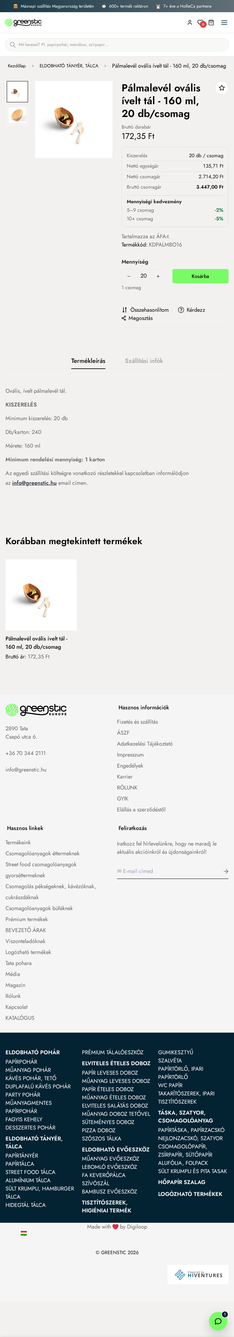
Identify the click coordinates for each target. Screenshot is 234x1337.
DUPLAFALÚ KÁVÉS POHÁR (38, 1087)
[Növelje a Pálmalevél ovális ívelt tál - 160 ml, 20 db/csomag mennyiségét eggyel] (158, 276)
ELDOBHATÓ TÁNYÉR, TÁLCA (69, 65)
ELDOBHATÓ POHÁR (32, 1052)
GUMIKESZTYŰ (175, 1052)
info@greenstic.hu (34, 483)
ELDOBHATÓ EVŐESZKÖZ (116, 1150)
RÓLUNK (127, 788)
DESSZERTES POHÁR (30, 1128)
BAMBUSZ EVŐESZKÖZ (109, 1192)
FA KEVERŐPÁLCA (104, 1175)
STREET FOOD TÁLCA (30, 1172)
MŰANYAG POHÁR (28, 1070)
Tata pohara (18, 963)
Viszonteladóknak (25, 941)
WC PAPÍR (170, 1085)
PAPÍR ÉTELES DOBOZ (108, 1089)
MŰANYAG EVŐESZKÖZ (110, 1159)
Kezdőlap (17, 65)
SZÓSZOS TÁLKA (101, 1139)
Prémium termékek (26, 919)
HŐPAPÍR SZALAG (181, 1182)
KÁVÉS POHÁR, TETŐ (30, 1078)
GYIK (122, 799)
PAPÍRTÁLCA (19, 1164)
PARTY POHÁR (22, 1095)
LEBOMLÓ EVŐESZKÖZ (109, 1167)
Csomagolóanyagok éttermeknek (42, 853)
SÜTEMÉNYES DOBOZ (108, 1122)
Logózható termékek (28, 952)
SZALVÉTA (170, 1061)
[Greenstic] (23, 22)
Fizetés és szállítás (137, 722)
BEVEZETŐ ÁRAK (25, 930)
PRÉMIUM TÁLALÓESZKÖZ (113, 1052)
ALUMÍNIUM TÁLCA (28, 1180)
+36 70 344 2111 (25, 753)
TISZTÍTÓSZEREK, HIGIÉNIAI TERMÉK (106, 1207)
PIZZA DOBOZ (98, 1130)
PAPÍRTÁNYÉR (21, 1156)
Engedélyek (130, 766)
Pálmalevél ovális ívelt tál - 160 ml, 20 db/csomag (36, 643)
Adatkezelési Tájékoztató (145, 744)
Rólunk (13, 996)
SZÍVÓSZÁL (95, 1183)
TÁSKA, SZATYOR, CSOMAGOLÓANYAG (185, 1117)
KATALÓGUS (19, 1018)
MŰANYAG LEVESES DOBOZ (116, 1081)
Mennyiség (135, 261)
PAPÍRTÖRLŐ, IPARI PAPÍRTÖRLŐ (180, 1073)
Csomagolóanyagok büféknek (39, 908)
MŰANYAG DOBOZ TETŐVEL (116, 1114)
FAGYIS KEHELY (23, 1119)
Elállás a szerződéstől (141, 810)
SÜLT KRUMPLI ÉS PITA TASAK (192, 1171)
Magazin (15, 985)
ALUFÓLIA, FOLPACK (183, 1163)
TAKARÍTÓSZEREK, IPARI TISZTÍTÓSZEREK (186, 1098)
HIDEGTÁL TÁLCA (25, 1205)
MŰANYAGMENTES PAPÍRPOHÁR (28, 1107)
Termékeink (18, 842)
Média (12, 974)
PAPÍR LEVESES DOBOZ (110, 1073)
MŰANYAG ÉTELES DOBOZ (114, 1097)
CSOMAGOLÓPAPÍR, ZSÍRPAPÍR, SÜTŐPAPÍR (185, 1151)
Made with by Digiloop (117, 1227)
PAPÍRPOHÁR (21, 1062)
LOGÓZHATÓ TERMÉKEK (190, 1194)
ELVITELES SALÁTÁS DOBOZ (115, 1106)
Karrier (125, 777)
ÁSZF (123, 733)
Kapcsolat (16, 1007)
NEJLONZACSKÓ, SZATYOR (190, 1138)
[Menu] (224, 22)
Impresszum (130, 755)
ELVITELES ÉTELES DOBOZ (116, 1063)
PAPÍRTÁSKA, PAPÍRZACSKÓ (191, 1130)
